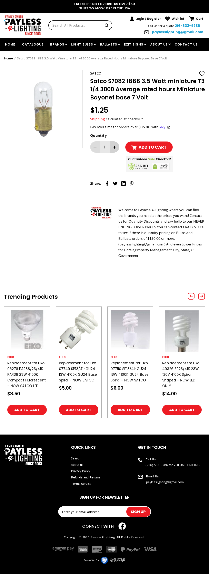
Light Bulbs (82, 44)
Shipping (97, 119)
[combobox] (80, 25)
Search (75, 458)
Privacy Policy (80, 471)
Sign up (138, 511)
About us (159, 44)
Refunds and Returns (86, 477)
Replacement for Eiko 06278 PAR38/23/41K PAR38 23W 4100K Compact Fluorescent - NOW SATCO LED (26, 374)
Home (8, 58)
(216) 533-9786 (157, 465)
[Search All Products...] (106, 25)
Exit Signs (133, 44)
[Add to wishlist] (202, 73)
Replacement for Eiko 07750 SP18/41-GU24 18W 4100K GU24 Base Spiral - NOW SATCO (130, 372)
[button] (196, 19)
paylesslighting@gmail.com (177, 32)
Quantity (98, 135)
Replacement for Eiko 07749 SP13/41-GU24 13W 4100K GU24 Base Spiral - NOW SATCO (78, 372)
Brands (57, 44)
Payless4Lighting (102, 537)
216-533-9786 (187, 25)
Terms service (81, 483)
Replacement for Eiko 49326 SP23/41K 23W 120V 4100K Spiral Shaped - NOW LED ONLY (180, 374)
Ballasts (108, 44)
